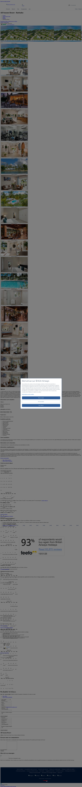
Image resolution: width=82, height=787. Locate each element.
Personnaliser (41, 401)
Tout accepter (41, 397)
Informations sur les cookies (28, 394)
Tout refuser (41, 405)
